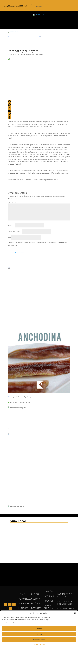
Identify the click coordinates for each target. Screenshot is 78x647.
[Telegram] (39, 114)
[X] (39, 107)
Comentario (12, 202)
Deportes (29, 55)
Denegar (39, 634)
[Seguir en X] (60, 8)
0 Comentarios (38, 55)
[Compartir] (39, 117)
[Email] (39, 111)
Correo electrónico (15, 231)
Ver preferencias (39, 640)
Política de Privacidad (39, 644)
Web (9, 238)
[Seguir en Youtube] (68, 8)
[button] (75, 613)
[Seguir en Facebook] (56, 8)
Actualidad (21, 55)
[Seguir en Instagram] (64, 8)
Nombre (11, 225)
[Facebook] (39, 101)
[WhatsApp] (39, 104)
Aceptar (39, 629)
